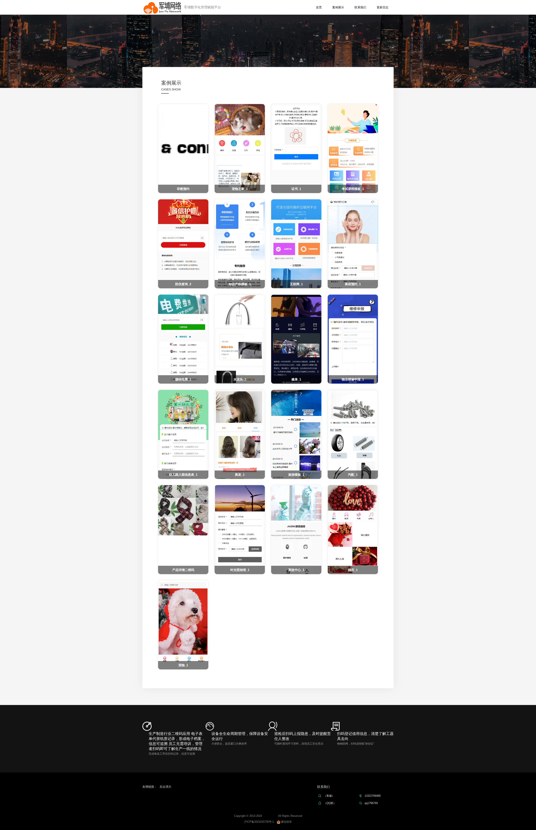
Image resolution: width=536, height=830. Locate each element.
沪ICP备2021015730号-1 (259, 821)
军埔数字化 (269, 815)
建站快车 (286, 821)
